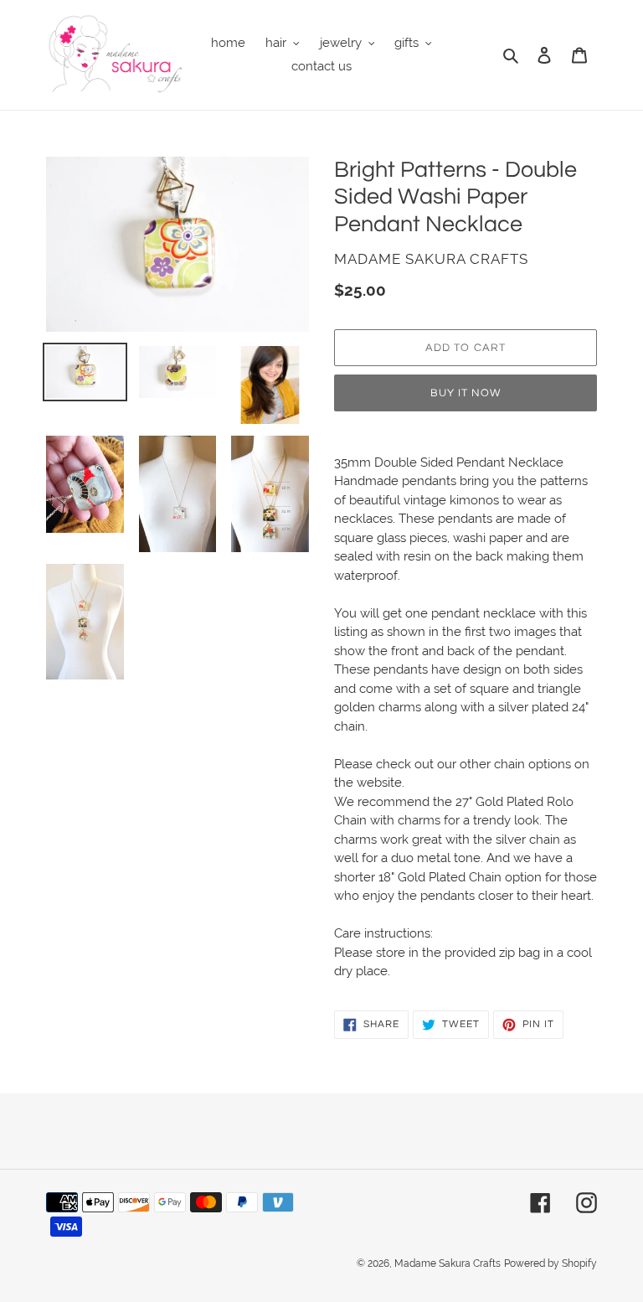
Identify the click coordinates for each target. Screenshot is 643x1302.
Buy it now (465, 393)
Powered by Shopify (550, 1263)
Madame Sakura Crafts (447, 1263)
